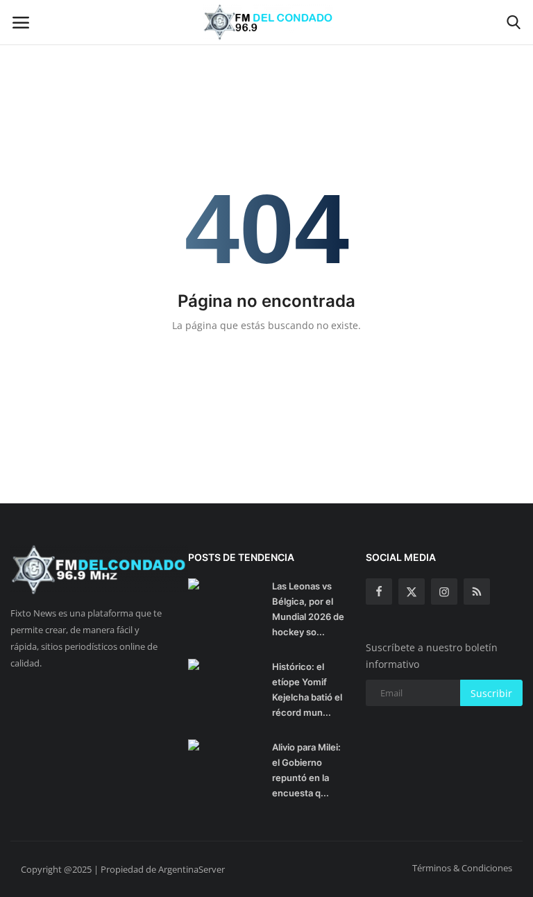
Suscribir (491, 693)
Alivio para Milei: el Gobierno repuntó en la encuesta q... (306, 769)
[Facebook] (379, 591)
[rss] (477, 591)
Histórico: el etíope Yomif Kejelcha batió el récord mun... (307, 689)
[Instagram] (444, 591)
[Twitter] (411, 591)
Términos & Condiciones (462, 868)
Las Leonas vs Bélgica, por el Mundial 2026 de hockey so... (308, 608)
